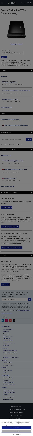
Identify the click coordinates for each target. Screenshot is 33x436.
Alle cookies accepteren (16, 427)
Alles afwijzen (16, 431)
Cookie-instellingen (16, 434)
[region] (16, 427)
